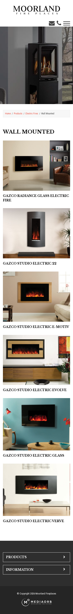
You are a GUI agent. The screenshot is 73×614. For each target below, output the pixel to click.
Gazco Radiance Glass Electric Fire (36, 198)
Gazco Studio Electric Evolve (35, 390)
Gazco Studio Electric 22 (29, 263)
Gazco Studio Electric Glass (33, 455)
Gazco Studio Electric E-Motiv (36, 327)
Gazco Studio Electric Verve (33, 521)
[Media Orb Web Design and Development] (37, 602)
